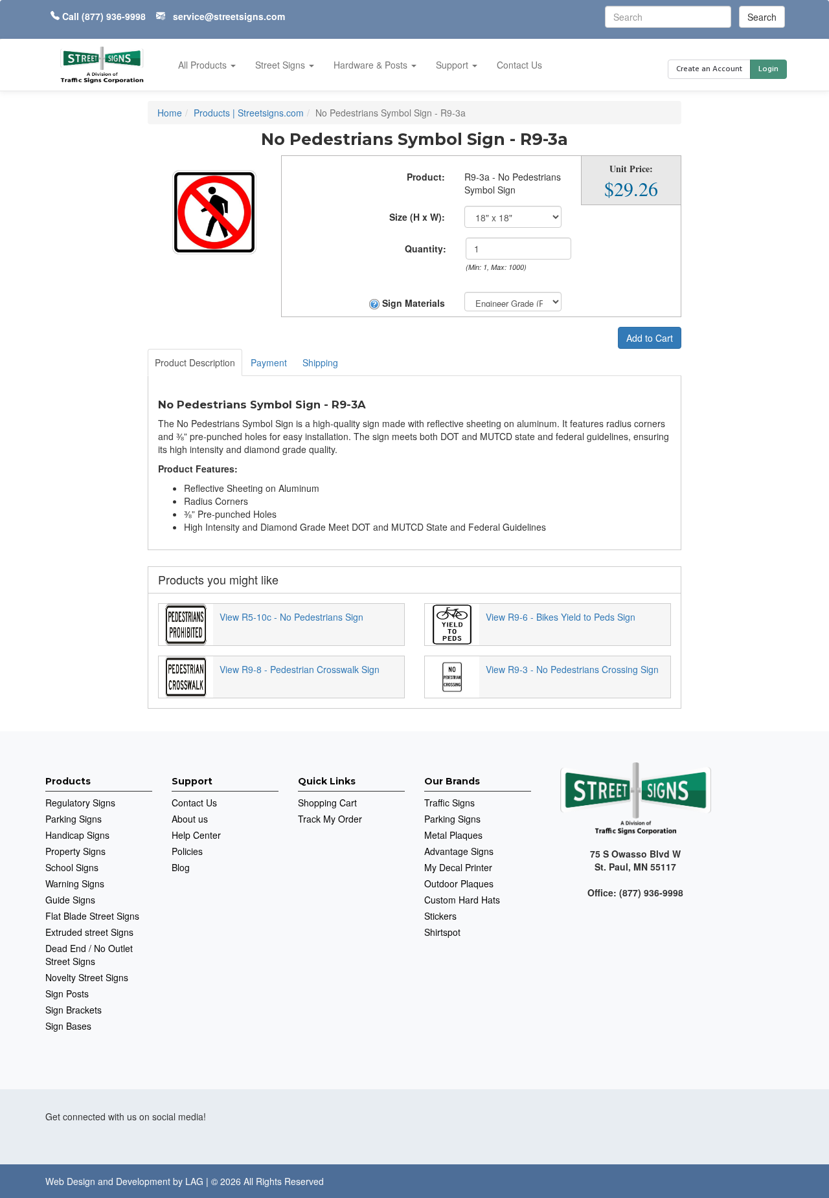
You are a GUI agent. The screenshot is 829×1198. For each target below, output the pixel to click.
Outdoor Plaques (459, 883)
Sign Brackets (73, 1009)
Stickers (440, 915)
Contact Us (519, 64)
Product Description (195, 362)
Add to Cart (649, 337)
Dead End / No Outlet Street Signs (89, 955)
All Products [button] (203, 64)
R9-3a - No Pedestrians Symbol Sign (512, 183)
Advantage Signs (459, 851)
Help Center (196, 834)
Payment (269, 362)
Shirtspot (442, 932)
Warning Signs (74, 883)
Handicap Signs (77, 834)
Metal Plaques (453, 834)
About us (190, 818)
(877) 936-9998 (114, 16)
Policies (187, 851)
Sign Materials (412, 302)
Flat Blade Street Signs (92, 915)
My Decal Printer (458, 867)
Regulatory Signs (80, 802)
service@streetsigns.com (229, 16)
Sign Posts (67, 993)
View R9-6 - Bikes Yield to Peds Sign (560, 616)
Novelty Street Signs (86, 977)
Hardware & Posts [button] (372, 64)
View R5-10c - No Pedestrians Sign (291, 616)
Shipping (320, 362)
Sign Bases (68, 1025)
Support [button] (453, 64)
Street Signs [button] (281, 64)
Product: (426, 176)
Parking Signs (73, 818)
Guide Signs (70, 899)
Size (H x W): (417, 216)
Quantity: (425, 248)
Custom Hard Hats (462, 899)
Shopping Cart (327, 802)
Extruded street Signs (89, 932)
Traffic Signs (449, 802)
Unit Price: (631, 168)
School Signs (71, 867)
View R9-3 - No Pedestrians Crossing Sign (572, 669)
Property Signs (75, 851)
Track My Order (330, 818)
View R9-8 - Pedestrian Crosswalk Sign (300, 669)
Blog (181, 867)
